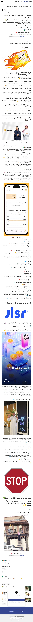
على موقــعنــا (6, 113)
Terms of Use (20, 601)
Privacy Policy (22, 602)
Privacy (15, 616)
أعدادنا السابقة (24, 557)
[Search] (21, 1)
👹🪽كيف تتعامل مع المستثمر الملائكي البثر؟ (9, 586)
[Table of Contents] (0, 311)
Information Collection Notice (16, 602)
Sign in (30, 1)
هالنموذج (19, 501)
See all (3, 603)
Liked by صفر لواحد (6, 577)
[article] (16, 588)
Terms (18, 616)
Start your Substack (14, 618)
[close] (24, 591)
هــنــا (14, 326)
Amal (4, 576)
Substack (12, 620)
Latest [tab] (5, 584)
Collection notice (21, 616)
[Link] (28, 15)
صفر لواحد (5, 9)
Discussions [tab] (8, 584)
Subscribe (26, 1)
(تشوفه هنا (23, 395)
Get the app (20, 618)
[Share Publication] (23, 1)
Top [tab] (2, 584)
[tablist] (5, 569)
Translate (4, 4)
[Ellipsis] (30, 576)
